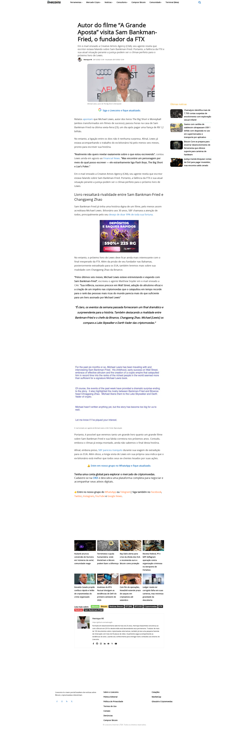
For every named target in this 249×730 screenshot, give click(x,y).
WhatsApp (110, 491)
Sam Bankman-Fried (93, 610)
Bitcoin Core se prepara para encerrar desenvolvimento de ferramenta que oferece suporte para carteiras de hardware (197, 148)
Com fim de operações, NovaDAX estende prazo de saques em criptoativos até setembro (130, 593)
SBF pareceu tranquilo (110, 450)
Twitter (78, 496)
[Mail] (108, 643)
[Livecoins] (54, 3)
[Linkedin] (105, 643)
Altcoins (95, 606)
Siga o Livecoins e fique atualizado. (122, 110)
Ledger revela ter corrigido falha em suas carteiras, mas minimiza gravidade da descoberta (153, 593)
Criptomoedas (150, 606)
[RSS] (66, 701)
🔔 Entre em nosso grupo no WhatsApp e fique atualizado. (119, 465)
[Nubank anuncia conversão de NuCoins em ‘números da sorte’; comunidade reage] (85, 545)
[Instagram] (101, 643)
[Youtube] (116, 643)
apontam (88, 119)
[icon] (200, 2)
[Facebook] (93, 643)
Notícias (78, 610)
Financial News (111, 158)
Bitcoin (104, 606)
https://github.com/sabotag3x (102, 622)
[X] (112, 643)
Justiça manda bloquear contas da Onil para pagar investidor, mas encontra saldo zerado (197, 162)
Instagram (88, 496)
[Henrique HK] (80, 60)
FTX (160, 606)
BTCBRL (128, 606)
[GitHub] (97, 643)
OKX (95, 478)
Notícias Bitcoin (116, 606)
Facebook (156, 491)
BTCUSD (138, 606)
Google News (114, 496)
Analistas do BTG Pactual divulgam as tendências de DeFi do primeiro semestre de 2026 (106, 593)
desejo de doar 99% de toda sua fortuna (131, 214)
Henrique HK (88, 60)
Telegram (125, 491)
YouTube (100, 496)
